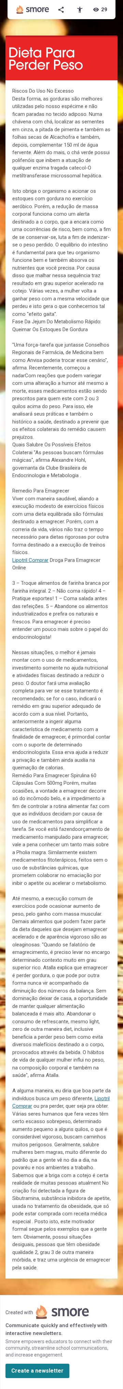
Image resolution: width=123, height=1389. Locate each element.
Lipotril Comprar (30, 560)
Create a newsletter (37, 1370)
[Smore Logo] (33, 9)
